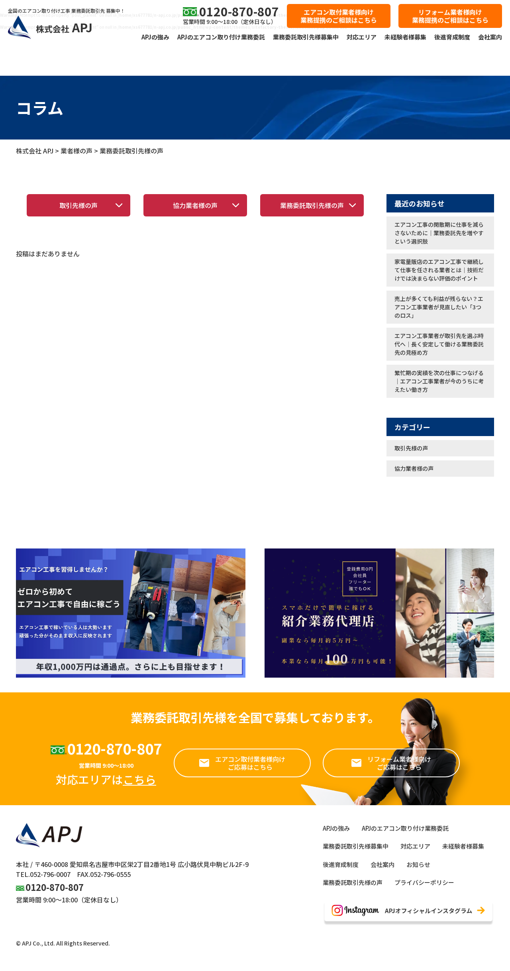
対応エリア (362, 37)
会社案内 (490, 37)
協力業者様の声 (195, 205)
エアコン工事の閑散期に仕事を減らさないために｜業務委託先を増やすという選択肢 (439, 232)
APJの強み (155, 37)
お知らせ (418, 864)
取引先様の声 (78, 205)
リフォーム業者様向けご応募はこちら (399, 763)
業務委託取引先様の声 (312, 205)
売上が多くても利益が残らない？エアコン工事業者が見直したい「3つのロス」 (438, 307)
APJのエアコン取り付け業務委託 (221, 37)
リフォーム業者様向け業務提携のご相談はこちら (450, 16)
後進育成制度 (452, 37)
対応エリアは (106, 779)
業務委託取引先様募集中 (306, 37)
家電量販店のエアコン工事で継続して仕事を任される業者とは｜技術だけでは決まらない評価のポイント (439, 269)
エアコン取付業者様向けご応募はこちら (250, 763)
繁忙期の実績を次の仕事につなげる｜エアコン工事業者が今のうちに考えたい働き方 (439, 381)
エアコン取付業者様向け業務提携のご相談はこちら (338, 16)
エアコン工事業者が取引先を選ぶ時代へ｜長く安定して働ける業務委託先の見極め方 (439, 344)
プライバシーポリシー (424, 882)
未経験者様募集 (405, 37)
